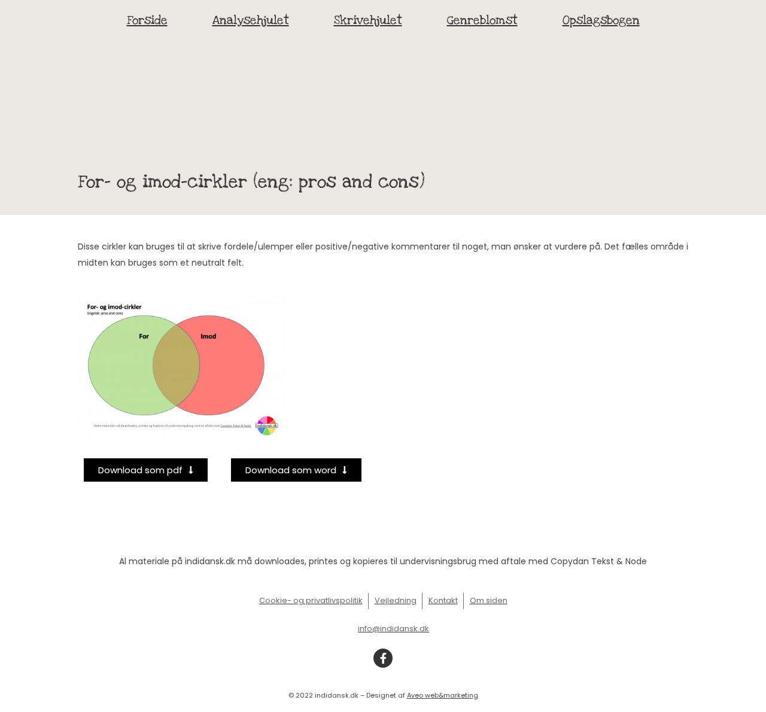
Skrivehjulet (368, 20)
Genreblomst (482, 20)
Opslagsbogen (601, 20)
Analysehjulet (250, 20)
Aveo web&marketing (442, 695)
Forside (147, 20)
